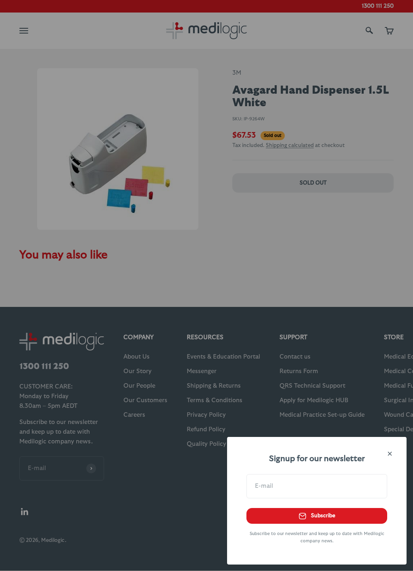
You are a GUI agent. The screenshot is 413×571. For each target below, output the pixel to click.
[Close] (390, 454)
